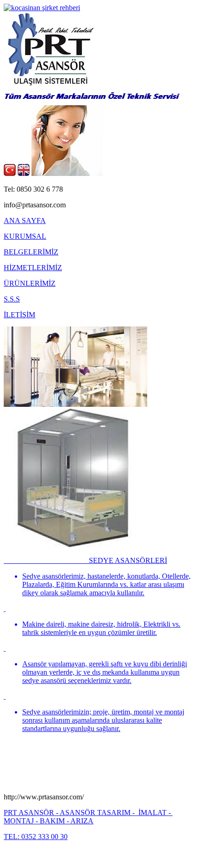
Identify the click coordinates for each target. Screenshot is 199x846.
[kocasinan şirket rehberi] (42, 8)
